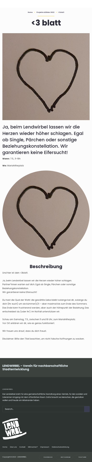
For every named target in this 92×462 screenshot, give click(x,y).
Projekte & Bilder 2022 (45, 12)
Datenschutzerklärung (60, 447)
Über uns (13, 447)
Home (30, 12)
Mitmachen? (33, 447)
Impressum (44, 447)
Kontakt (22, 447)
